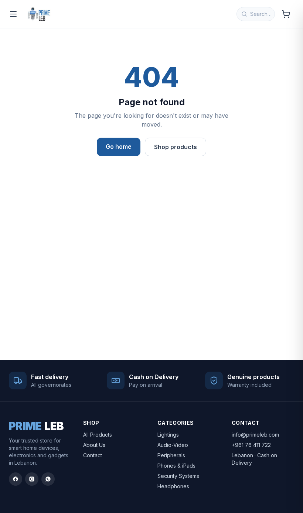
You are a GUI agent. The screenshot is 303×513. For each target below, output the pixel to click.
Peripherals (171, 455)
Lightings (168, 434)
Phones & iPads (176, 465)
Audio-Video (172, 445)
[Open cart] (286, 14)
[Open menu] (13, 14)
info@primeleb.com (255, 434)
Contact (92, 455)
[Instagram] (31, 479)
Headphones (173, 486)
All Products (97, 434)
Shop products (175, 147)
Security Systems (178, 476)
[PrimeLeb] (39, 14)
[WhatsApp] (48, 479)
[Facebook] (15, 479)
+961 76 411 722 (251, 445)
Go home (119, 146)
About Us (94, 445)
